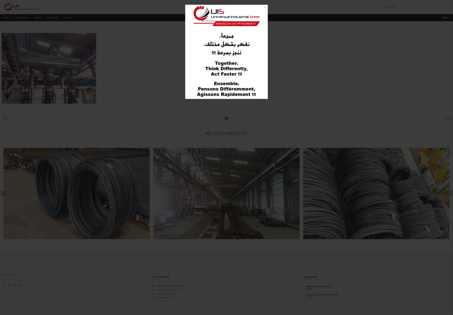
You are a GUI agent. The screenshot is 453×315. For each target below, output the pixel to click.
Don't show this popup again (212, 21)
